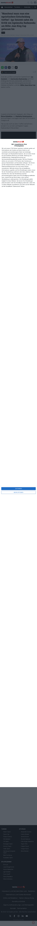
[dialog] (18, 463)
